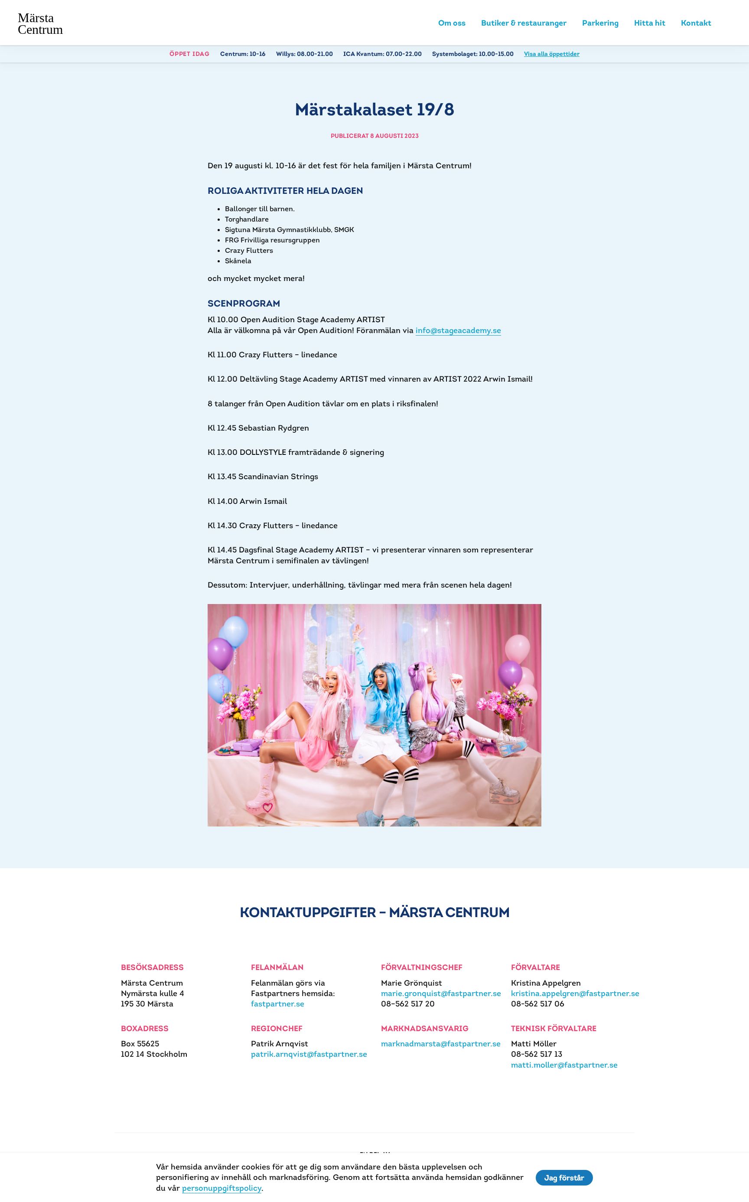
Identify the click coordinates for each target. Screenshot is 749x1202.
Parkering (600, 23)
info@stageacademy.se (458, 330)
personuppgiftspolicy (221, 1188)
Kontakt (696, 23)
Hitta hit (649, 23)
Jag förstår (564, 1177)
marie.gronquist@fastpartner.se (441, 993)
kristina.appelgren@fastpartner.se (575, 993)
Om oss (452, 23)
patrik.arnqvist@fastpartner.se (309, 1054)
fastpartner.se (277, 1004)
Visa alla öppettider (552, 54)
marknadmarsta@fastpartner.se (441, 1043)
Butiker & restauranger (524, 23)
